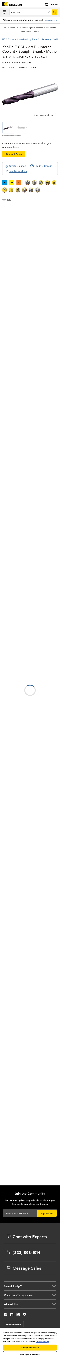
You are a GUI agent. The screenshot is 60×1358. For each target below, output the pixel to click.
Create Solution (15, 572)
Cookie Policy (42, 1341)
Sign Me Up (46, 1213)
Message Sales (27, 1268)
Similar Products (18, 171)
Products (12, 39)
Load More (30, 1173)
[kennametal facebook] (5, 1315)
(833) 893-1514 (26, 1252)
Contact (54, 4)
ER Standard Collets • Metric (42, 1007)
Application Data (17, 209)
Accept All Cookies (30, 1347)
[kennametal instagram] (24, 1315)
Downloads (14, 213)
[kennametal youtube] (18, 1315)
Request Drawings (12, 927)
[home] (11, 5)
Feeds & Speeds (43, 166)
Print (9, 199)
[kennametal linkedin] (11, 1315)
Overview (13, 206)
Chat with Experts (30, 1236)
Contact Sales (14, 154)
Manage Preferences (30, 1354)
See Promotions (51, 20)
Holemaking (45, 39)
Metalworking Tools (28, 39)
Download (44, 903)
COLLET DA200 (35, 989)
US (3, 39)
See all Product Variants (41, 306)
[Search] (54, 12)
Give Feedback (13, 1324)
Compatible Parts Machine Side (25, 217)
